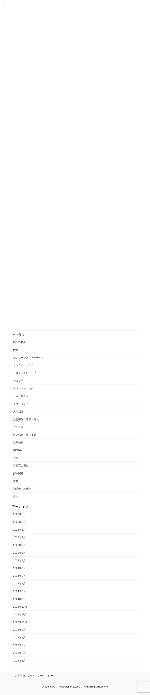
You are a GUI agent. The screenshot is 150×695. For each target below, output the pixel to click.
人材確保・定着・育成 (26, 419)
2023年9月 (19, 629)
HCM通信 (18, 334)
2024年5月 (19, 575)
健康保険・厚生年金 (24, 434)
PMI (15, 349)
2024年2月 (19, 599)
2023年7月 (19, 645)
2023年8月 (19, 637)
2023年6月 (19, 652)
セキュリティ (21, 396)
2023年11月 (20, 614)
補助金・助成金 (22, 488)
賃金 (15, 496)
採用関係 (18, 473)
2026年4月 (19, 537)
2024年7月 (19, 568)
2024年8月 (19, 560)
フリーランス (21, 403)
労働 (15, 457)
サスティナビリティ (24, 372)
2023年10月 (20, 622)
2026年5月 (19, 529)
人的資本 (18, 426)
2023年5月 (19, 660)
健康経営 (18, 442)
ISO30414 (19, 342)
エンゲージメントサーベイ (28, 357)
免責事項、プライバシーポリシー (34, 675)
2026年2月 (19, 545)
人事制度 (18, 411)
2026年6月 (19, 522)
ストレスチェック (23, 388)
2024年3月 (19, 591)
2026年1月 (19, 552)
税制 (15, 481)
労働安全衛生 (21, 465)
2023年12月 (20, 606)
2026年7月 (19, 514)
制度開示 (18, 450)
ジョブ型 (18, 380)
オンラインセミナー (24, 365)
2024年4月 (19, 583)
